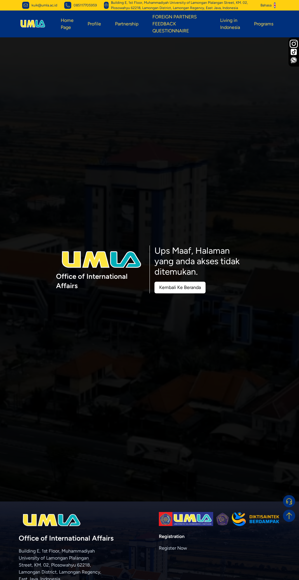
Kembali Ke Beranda (180, 287)
